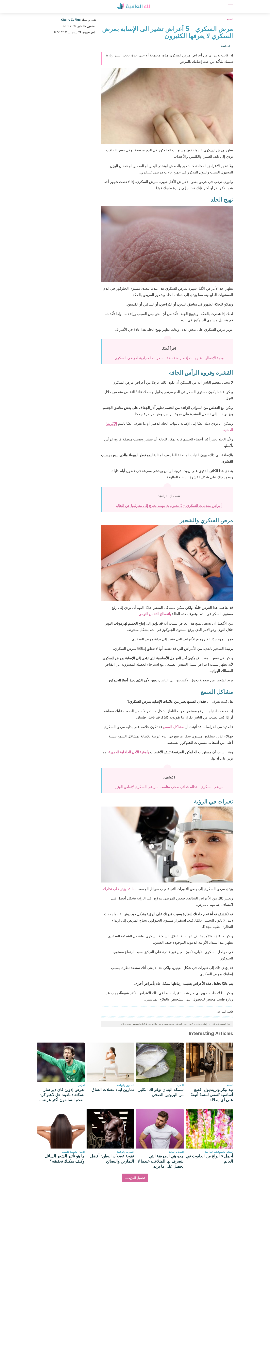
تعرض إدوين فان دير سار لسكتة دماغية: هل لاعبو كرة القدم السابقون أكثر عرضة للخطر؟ (62, 1094)
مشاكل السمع (173, 727)
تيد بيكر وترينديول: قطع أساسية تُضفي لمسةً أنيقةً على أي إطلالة (212, 1094)
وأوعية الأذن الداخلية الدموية (129, 752)
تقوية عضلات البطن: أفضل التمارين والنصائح (112, 1159)
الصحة (230, 19)
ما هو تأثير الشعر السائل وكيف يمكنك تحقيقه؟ (65, 1159)
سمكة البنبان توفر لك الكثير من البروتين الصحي (161, 1092)
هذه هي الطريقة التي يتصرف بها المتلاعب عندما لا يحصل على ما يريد (161, 1161)
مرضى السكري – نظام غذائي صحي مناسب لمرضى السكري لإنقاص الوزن (169, 787)
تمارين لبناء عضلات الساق (113, 1089)
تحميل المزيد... (135, 1178)
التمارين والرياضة (125, 1085)
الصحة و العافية (176, 1151)
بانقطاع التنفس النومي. (154, 614)
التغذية (180, 1085)
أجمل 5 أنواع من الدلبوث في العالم (209, 1159)
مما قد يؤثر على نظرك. (120, 889)
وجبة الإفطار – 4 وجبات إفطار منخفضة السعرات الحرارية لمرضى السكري (169, 358)
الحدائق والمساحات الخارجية (219, 1151)
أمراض (81, 1085)
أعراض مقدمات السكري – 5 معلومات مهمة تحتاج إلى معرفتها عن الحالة (169, 505)
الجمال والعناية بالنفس (73, 1151)
